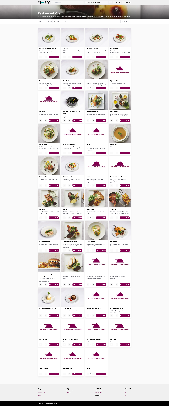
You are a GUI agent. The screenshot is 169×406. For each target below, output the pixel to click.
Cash (65, 21)
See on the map (127, 21)
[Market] (44, 2)
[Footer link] (96, 397)
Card (58, 21)
